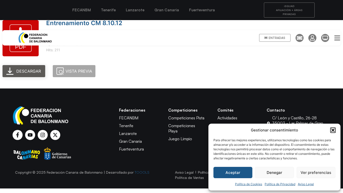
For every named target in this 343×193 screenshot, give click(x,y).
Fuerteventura (202, 10)
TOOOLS (142, 172)
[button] (332, 130)
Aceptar (232, 172)
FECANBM (81, 10)
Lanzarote (135, 10)
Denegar (274, 172)
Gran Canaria (166, 10)
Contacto (276, 110)
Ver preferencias (316, 172)
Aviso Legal (306, 184)
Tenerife (108, 10)
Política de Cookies (248, 184)
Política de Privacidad (280, 184)
